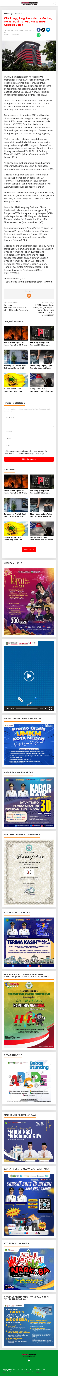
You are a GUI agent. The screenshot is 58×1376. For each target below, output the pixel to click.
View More (29, 549)
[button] (29, 676)
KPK (40, 76)
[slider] (26, 708)
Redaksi (5, 1372)
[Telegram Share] (48, 30)
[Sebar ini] (39, 30)
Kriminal (7, 34)
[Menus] (4, 3)
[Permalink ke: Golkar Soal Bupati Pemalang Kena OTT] (16, 379)
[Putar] (7, 708)
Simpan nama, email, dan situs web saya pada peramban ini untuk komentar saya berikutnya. (25, 452)
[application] (29, 676)
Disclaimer (38, 1372)
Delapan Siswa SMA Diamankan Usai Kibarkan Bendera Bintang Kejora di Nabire (42, 390)
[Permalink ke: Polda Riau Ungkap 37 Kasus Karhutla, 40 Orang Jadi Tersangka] (16, 333)
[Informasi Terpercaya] (29, 3)
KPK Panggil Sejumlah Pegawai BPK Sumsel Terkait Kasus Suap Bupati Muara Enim (42, 343)
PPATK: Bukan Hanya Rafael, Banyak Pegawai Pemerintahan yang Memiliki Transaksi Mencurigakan (43, 308)
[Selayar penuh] (50, 708)
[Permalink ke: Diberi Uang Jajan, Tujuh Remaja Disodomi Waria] (42, 356)
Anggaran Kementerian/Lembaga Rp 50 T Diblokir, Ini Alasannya (16, 306)
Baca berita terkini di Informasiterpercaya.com (29, 281)
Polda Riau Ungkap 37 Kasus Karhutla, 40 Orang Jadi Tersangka (15, 343)
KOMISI (8, 76)
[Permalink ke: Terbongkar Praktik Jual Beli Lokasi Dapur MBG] (16, 356)
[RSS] (29, 296)
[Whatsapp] (39, 35)
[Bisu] (46, 708)
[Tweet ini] (43, 30)
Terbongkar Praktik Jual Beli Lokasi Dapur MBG (15, 367)
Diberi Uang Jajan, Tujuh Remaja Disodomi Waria (41, 367)
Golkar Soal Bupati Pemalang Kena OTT (13, 390)
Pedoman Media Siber (21, 1372)
